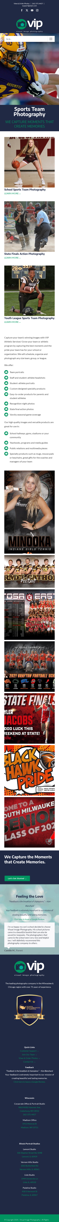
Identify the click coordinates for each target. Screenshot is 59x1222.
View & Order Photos (22, 3)
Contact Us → (29, 1061)
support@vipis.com (29, 6)
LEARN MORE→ (12, 193)
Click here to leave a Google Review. (29, 919)
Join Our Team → (29, 1054)
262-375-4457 (29, 1114)
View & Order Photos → (29, 1058)
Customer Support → (29, 1051)
